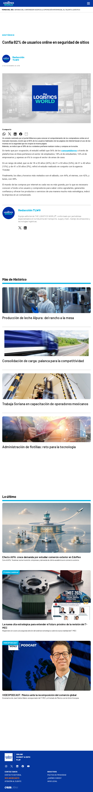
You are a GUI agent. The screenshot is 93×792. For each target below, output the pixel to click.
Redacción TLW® (18, 58)
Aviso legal (52, 781)
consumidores (69, 150)
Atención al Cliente (13, 781)
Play (18, 760)
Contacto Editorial (13, 775)
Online (19, 754)
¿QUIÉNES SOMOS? (54, 778)
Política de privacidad (56, 775)
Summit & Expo (23, 757)
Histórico (8, 35)
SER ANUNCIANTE (12, 778)
